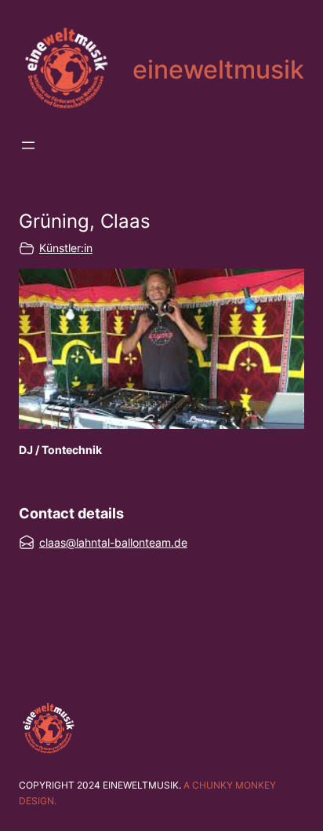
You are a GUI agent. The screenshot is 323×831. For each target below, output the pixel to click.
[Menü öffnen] (28, 145)
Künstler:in (66, 247)
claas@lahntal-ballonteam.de (113, 542)
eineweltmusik (218, 69)
